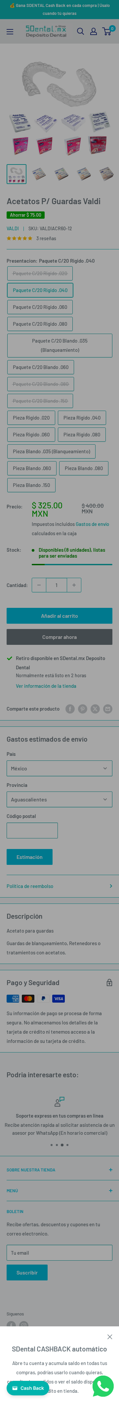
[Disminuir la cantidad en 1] (39, 585)
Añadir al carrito (59, 615)
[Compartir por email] (107, 709)
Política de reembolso (30, 886)
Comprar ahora (59, 637)
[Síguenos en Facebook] (11, 1325)
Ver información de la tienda (46, 686)
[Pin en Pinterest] (82, 709)
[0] (107, 31)
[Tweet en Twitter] (95, 709)
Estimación (30, 857)
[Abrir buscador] (80, 31)
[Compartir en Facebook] (70, 709)
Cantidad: (17, 585)
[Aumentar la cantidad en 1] (74, 585)
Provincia (17, 785)
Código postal (21, 816)
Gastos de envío (92, 524)
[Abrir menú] (10, 31)
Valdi (13, 228)
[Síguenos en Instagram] (23, 1325)
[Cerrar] (109, 1336)
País (11, 754)
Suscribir (27, 1272)
